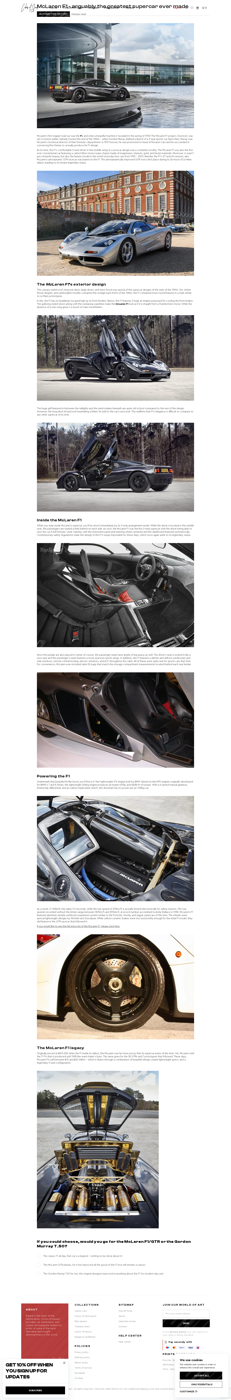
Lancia (173, 1369)
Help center (112, 7)
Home (53, 7)
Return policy (81, 1363)
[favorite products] (192, 8)
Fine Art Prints (72, 7)
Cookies (79, 1378)
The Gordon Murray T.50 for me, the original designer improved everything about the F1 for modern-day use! (103, 1273)
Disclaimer (80, 1373)
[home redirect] (29, 7)
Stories (93, 7)
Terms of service (83, 1368)
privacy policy (178, 1332)
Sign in (177, 7)
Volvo (165, 1369)
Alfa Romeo (168, 1365)
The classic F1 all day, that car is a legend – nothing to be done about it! (82, 1256)
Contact (123, 1327)
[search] (186, 8)
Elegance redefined (85, 1337)
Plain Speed (81, 1321)
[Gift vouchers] (197, 8)
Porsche (167, 1360)
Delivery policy (82, 1357)
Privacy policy (81, 1352)
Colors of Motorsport (85, 1316)
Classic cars (81, 1311)
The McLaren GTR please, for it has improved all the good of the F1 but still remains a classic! (94, 1265)
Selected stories (127, 1321)
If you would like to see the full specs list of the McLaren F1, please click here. (78, 926)
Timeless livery (82, 1327)
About (130, 7)
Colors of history (83, 1332)
